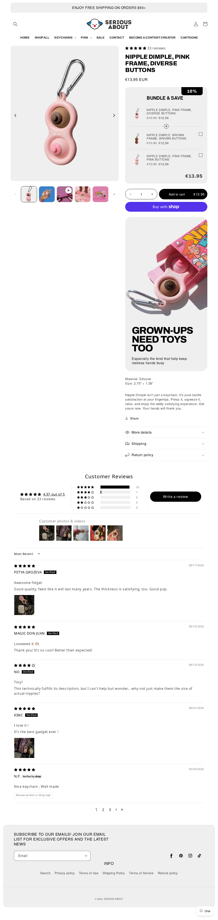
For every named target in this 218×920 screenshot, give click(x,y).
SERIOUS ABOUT (113, 898)
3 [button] (110, 809)
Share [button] (134, 418)
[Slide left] (15, 115)
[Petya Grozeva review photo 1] (24, 605)
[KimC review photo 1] (24, 748)
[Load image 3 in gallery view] (82, 194)
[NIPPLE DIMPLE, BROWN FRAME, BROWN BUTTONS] (200, 134)
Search (45, 873)
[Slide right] (114, 115)
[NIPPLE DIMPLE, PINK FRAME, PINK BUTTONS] (200, 155)
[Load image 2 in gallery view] (47, 194)
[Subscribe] (85, 856)
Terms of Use (89, 873)
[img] (24, 566)
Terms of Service (141, 873)
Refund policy (168, 873)
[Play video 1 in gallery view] (65, 194)
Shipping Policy (114, 873)
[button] (15, 24)
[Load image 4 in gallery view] (100, 194)
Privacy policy (65, 873)
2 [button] (103, 809)
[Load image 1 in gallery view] (29, 194)
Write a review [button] (175, 496)
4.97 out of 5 (54, 494)
